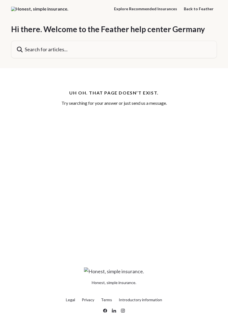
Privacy (88, 299)
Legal (70, 299)
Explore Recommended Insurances (145, 9)
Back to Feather (199, 9)
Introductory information (140, 299)
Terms (106, 299)
